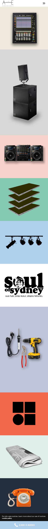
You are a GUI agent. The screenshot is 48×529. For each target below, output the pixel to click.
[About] (24, 28)
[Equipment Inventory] (24, 413)
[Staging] (24, 199)
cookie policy (7, 518)
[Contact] (24, 499)
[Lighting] (24, 242)
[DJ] (24, 156)
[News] (24, 456)
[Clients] (24, 285)
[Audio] (24, 92)
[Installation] (24, 349)
